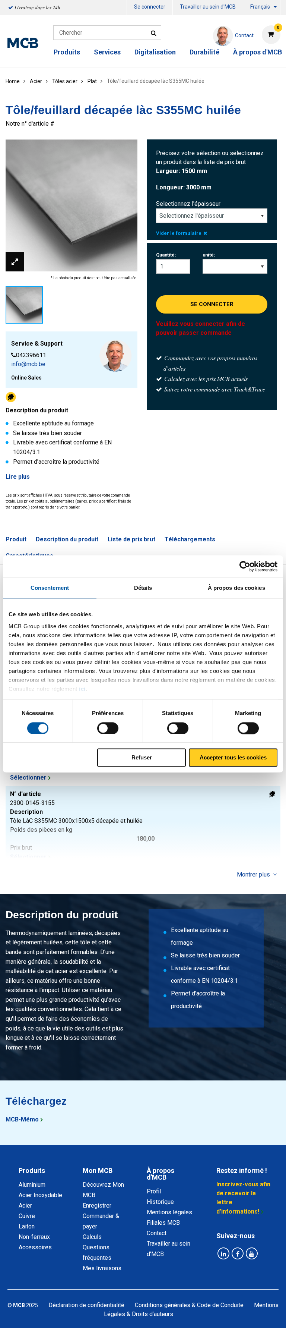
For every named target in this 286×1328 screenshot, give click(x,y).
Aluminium (32, 1184)
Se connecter (149, 7)
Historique (160, 1201)
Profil (154, 1191)
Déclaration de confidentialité (86, 1305)
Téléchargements (190, 539)
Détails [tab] (143, 588)
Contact (156, 1233)
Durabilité (204, 52)
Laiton (27, 1226)
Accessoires (35, 1247)
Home (13, 81)
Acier (25, 1205)
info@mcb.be (28, 364)
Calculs (92, 1236)
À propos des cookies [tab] (236, 588)
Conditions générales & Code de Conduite (189, 1305)
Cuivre (27, 1216)
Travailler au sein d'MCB (208, 7)
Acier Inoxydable (40, 1195)
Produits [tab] (32, 1170)
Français (260, 7)
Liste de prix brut (131, 539)
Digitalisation (155, 52)
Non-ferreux (34, 1236)
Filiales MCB (163, 1222)
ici (82, 689)
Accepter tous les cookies (233, 758)
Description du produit (67, 539)
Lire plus (18, 476)
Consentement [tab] (50, 588)
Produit (16, 539)
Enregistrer (97, 1205)
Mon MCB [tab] (97, 1170)
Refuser (141, 758)
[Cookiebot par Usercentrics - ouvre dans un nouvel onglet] (244, 566)
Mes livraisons (102, 1268)
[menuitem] (150, 7)
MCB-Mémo (22, 1119)
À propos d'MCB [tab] (160, 1174)
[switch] (107, 728)
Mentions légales (169, 1212)
